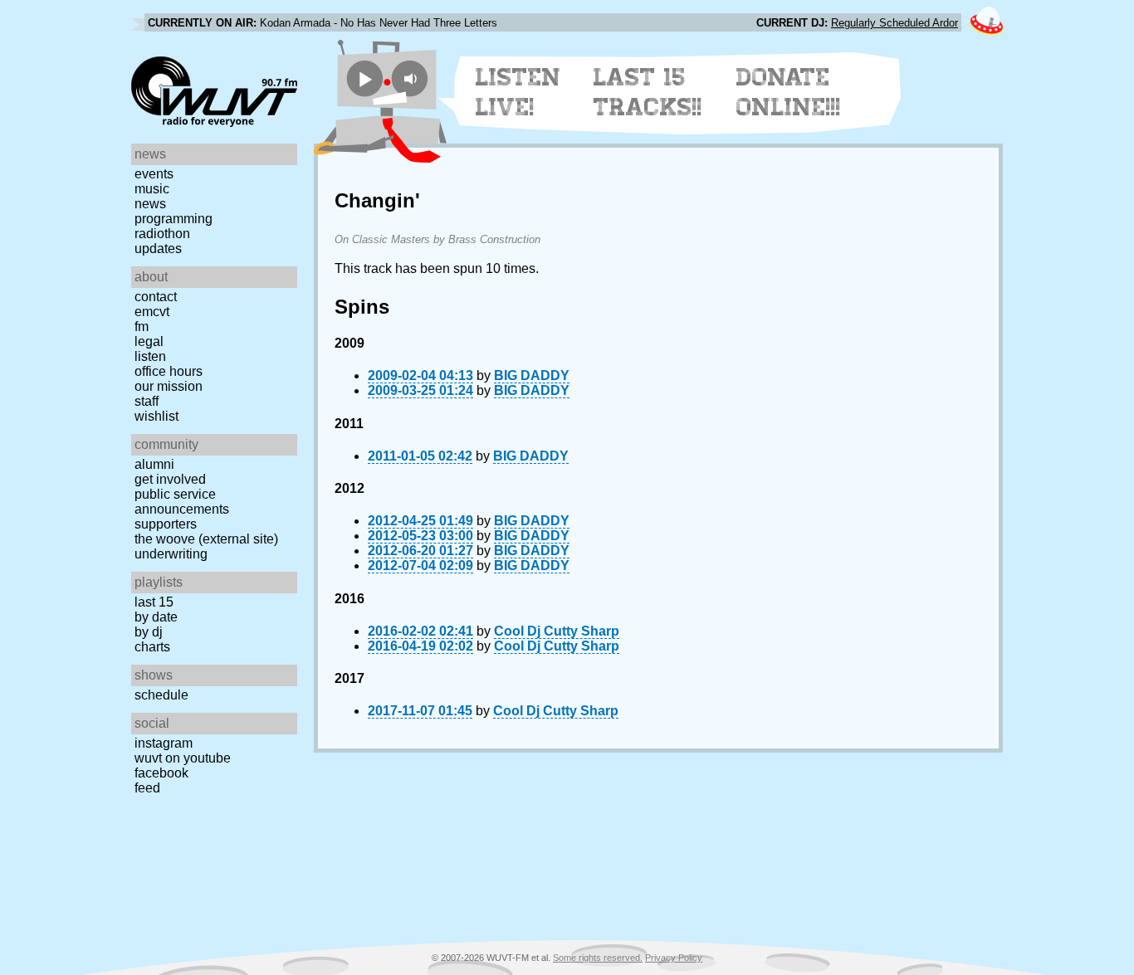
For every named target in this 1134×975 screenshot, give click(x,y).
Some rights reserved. (598, 958)
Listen (150, 356)
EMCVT (151, 312)
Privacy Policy (673, 958)
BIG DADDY (531, 375)
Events (154, 174)
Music (151, 189)
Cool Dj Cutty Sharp (556, 631)
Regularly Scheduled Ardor (894, 23)
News (150, 204)
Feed (147, 788)
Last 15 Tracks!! (648, 92)
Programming (173, 219)
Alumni (154, 464)
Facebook (161, 773)
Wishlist (156, 416)
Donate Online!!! (788, 92)
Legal (149, 341)
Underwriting (171, 554)
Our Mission (168, 386)
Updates (158, 248)
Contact (155, 297)
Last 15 (154, 602)
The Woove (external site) (206, 539)
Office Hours (168, 371)
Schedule (161, 695)
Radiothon (162, 234)
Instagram (163, 743)
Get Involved (170, 479)
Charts (152, 647)
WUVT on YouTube (182, 758)
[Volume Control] (412, 78)
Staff (146, 401)
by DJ (148, 632)
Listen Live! (518, 92)
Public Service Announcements (181, 501)
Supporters (165, 524)
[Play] (365, 78)
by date (156, 617)
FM (141, 326)
